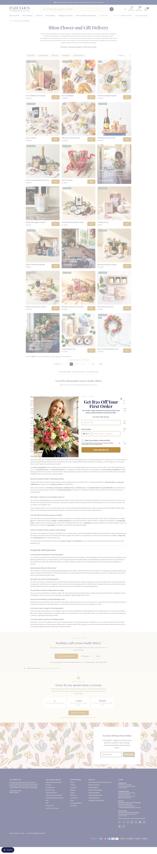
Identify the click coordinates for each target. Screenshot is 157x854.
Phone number (86, 429)
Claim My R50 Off (100, 450)
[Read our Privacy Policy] (119, 443)
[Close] (121, 399)
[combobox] (86, 433)
